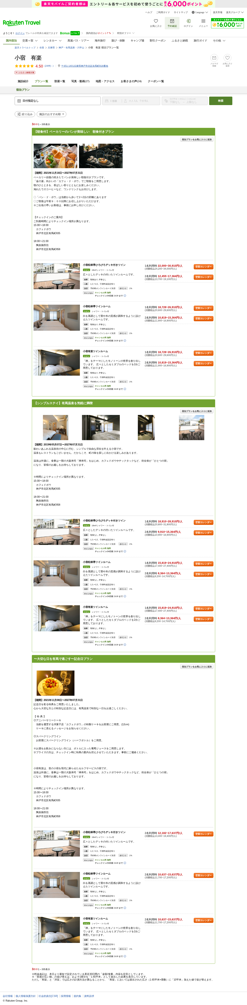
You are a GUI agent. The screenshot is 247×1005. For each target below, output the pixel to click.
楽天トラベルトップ (25, 47)
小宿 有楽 (28, 58)
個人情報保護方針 (26, 996)
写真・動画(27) (80, 81)
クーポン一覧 (156, 81)
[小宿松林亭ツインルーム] (57, 318)
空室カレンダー (203, 267)
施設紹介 (23, 81)
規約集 (77, 996)
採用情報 (66, 996)
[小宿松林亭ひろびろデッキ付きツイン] (57, 276)
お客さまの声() (131, 81)
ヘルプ (148, 12)
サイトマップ (181, 12)
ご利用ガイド (163, 12)
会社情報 (8, 996)
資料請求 (89, 996)
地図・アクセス (105, 81)
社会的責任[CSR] (48, 996)
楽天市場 (217, 12)
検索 (220, 100)
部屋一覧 (59, 81)
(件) (48, 66)
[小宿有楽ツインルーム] (57, 363)
